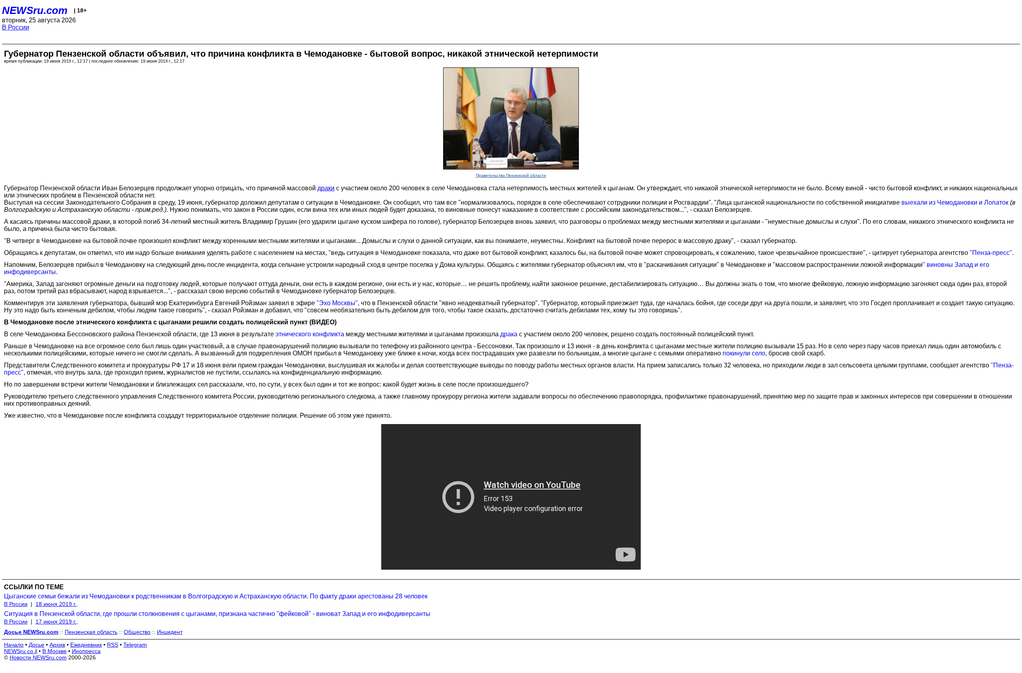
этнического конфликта (309, 334)
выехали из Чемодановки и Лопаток (954, 202)
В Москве (54, 651)
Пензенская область (91, 632)
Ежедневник (86, 644)
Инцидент (169, 632)
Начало (14, 644)
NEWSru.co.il (20, 651)
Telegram (135, 644)
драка (508, 334)
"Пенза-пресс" (991, 252)
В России (15, 27)
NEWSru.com (34, 10)
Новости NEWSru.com (38, 657)
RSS (112, 644)
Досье (36, 644)
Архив (57, 644)
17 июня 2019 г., (57, 621)
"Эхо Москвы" (337, 303)
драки (326, 188)
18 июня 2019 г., (57, 604)
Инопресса (86, 651)
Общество (137, 632)
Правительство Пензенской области (511, 175)
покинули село (744, 353)
